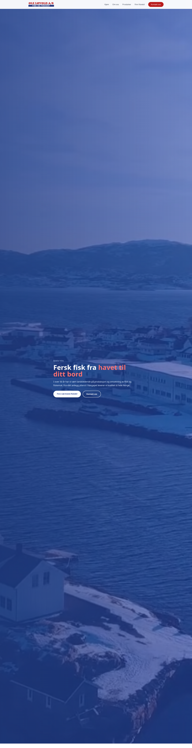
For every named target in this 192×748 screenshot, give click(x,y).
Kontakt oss (156, 4)
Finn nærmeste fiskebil (67, 394)
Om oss (115, 4)
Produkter (126, 4)
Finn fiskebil (140, 4)
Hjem (106, 4)
